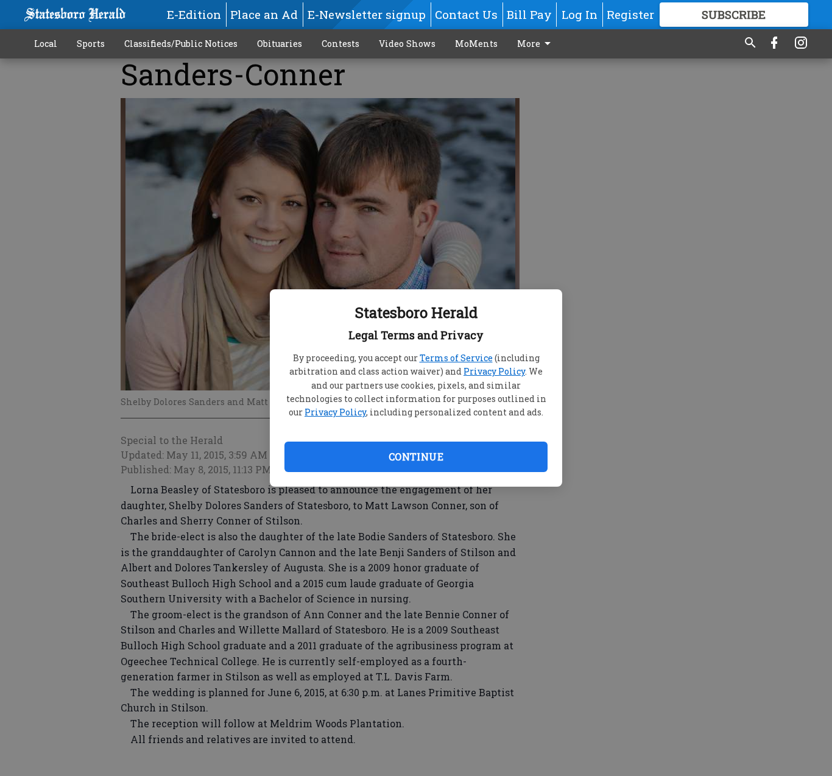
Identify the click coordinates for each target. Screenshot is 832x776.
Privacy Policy (494, 371)
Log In (580, 14)
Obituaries (279, 43)
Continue (416, 456)
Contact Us (466, 14)
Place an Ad (264, 14)
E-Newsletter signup (367, 14)
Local (45, 43)
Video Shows (407, 43)
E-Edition (194, 14)
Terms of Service (456, 358)
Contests (340, 43)
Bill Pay (529, 14)
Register (630, 14)
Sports (91, 43)
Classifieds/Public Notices (181, 43)
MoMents (476, 43)
